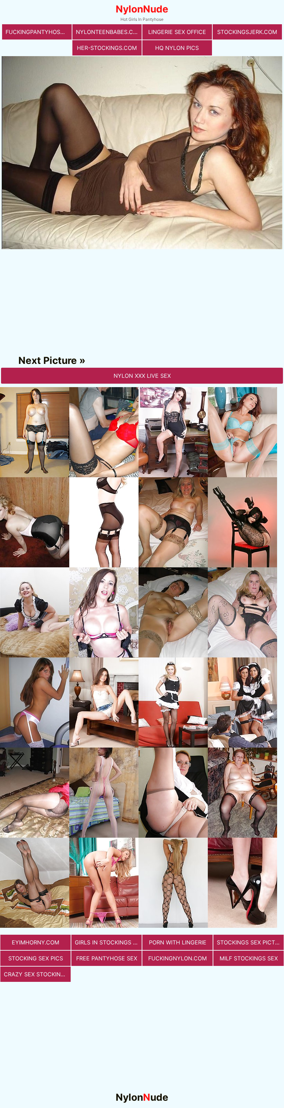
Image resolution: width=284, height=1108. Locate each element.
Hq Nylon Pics (177, 47)
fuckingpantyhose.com (39, 31)
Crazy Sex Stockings (36, 974)
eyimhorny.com (35, 942)
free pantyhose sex (106, 958)
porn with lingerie (177, 942)
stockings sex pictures (250, 942)
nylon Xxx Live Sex (142, 375)
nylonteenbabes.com (109, 31)
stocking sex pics (35, 958)
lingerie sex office (177, 31)
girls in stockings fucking (108, 942)
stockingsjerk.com (247, 31)
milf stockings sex (249, 958)
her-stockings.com (107, 47)
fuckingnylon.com (177, 958)
